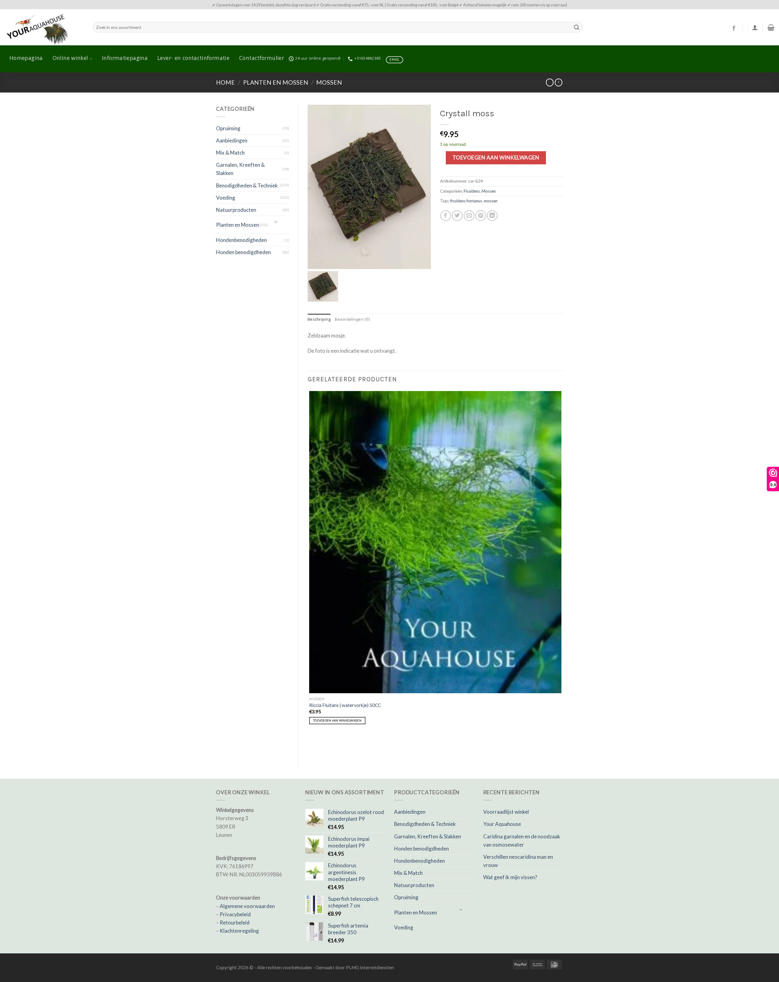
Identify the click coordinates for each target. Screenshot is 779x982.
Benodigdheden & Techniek (247, 185)
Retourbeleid (235, 922)
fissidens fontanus (466, 200)
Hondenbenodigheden (241, 240)
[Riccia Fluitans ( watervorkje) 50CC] (435, 542)
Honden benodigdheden (243, 252)
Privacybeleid (235, 914)
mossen (491, 200)
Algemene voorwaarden (247, 906)
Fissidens (472, 191)
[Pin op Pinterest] (480, 215)
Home (225, 82)
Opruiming (228, 128)
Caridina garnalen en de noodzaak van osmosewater (521, 840)
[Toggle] (276, 222)
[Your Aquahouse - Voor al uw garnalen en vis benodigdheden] (44, 27)
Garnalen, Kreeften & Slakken (240, 169)
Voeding (225, 197)
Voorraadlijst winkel (506, 812)
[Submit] (576, 27)
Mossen (329, 82)
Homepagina (26, 58)
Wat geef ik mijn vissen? (510, 877)
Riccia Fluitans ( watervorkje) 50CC (345, 705)
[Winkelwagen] (770, 27)
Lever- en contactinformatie (193, 58)
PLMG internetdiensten (370, 967)
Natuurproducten (236, 210)
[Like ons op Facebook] (733, 29)
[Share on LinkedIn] (492, 215)
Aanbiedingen (231, 140)
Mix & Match (230, 152)
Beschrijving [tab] (319, 319)
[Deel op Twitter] (457, 215)
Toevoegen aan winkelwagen (496, 157)
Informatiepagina (125, 58)
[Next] (328, 746)
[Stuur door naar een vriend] (469, 215)
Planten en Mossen (275, 82)
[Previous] (311, 746)
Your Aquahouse (502, 824)
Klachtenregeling (239, 931)
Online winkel (70, 58)
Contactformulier (261, 58)
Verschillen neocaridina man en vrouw (518, 861)
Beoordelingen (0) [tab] (352, 319)
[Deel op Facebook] (445, 215)
